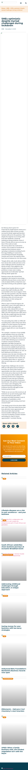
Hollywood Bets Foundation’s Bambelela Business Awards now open (13, 670)
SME (7, 8)
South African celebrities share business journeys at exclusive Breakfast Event (12, 547)
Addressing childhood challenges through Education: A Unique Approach (10, 587)
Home (3, 8)
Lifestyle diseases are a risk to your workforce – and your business (13, 512)
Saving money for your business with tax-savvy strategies (11, 628)
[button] (21, 3)
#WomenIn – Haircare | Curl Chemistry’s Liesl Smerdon (13, 710)
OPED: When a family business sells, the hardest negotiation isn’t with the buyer (12, 750)
